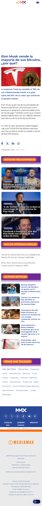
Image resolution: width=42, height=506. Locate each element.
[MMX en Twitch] (35, 416)
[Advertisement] (21, 27)
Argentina (34, 369)
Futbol (5, 382)
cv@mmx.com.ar (28, 494)
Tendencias (27, 382)
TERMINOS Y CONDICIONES (21, 465)
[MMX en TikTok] (23, 416)
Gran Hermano (8, 390)
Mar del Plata (9, 369)
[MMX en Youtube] (29, 416)
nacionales (6, 395)
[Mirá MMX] (37, 2)
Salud (36, 382)
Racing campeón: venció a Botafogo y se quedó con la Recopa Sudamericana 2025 (30, 289)
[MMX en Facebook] (6, 416)
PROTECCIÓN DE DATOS (21, 467)
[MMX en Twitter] (12, 416)
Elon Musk (20, 150)
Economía (6, 386)
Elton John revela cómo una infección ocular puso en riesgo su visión (18, 264)
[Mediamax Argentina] (21, 442)
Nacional (26, 373)
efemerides (23, 369)
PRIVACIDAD (21, 462)
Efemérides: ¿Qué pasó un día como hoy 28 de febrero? (30, 342)
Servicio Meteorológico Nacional (26, 386)
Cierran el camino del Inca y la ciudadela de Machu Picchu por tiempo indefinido (20, 256)
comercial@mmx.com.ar (25, 492)
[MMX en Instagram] (17, 416)
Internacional (14, 373)
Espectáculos (15, 382)
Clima (4, 373)
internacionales (22, 390)
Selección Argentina (28, 378)
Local (34, 373)
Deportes (14, 378)
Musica (5, 378)
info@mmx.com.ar (23, 489)
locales (33, 390)
